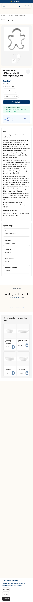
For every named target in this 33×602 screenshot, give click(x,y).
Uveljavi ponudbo (16, 307)
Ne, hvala (16, 315)
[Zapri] (28, 285)
